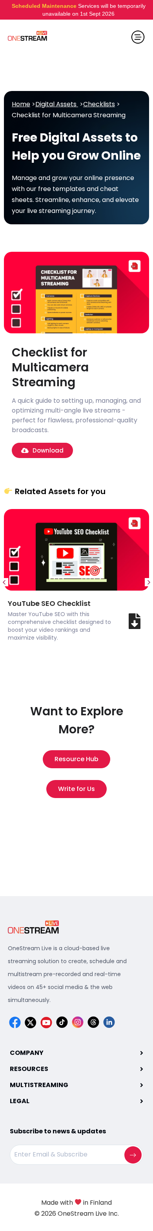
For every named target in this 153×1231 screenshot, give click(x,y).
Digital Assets (56, 104)
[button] (4, 582)
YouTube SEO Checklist (49, 603)
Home (21, 104)
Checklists (99, 104)
